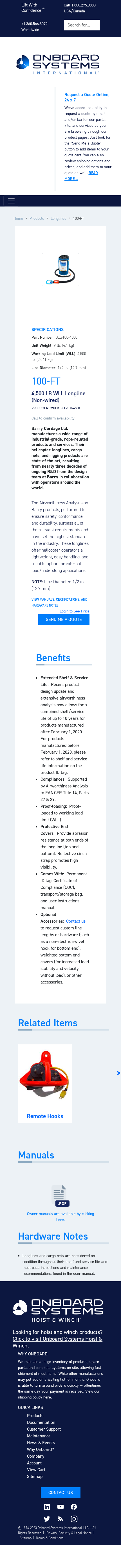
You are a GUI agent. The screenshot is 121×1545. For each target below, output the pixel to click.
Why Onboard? (40, 1449)
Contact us (76, 921)
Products (37, 218)
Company (35, 1456)
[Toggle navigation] (11, 201)
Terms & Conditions (50, 1538)
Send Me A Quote (64, 619)
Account (34, 1463)
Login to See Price (74, 611)
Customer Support (44, 1429)
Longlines (58, 218)
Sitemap (34, 1476)
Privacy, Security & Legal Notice (69, 1533)
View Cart (36, 1470)
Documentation (41, 1422)
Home (18, 218)
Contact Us (60, 1492)
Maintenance (39, 1436)
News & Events (41, 1443)
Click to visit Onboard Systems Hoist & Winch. (57, 1342)
